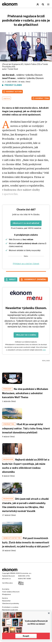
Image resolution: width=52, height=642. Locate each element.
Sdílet (12, 279)
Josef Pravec (9, 78)
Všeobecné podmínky (10, 603)
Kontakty (5, 589)
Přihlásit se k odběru (26, 335)
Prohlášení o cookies (10, 607)
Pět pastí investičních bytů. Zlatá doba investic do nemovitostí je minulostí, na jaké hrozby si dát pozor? (26, 542)
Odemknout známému (35, 279)
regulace (6, 98)
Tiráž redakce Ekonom (10, 592)
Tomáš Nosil (12, 69)
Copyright (6, 573)
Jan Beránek (8, 75)
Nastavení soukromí (10, 610)
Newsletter (6, 601)
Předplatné (6, 594)
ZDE (44, 350)
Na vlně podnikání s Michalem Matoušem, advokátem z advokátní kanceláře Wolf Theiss (25, 393)
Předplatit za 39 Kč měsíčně (26, 223)
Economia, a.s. (26, 573)
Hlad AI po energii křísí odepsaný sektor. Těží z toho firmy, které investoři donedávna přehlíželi (26, 428)
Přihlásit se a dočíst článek (26, 263)
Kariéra (5, 598)
